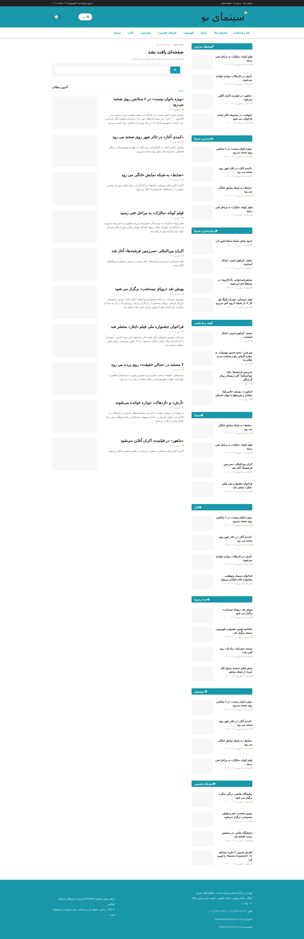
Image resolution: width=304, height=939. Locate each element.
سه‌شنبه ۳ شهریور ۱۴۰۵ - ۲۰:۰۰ (237, 617)
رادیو (204, 32)
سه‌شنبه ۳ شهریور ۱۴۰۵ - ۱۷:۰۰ (237, 103)
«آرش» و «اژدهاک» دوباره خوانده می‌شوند (149, 402)
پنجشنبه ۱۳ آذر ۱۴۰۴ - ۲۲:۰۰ (239, 307)
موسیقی (146, 32)
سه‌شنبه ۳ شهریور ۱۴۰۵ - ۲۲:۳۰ (237, 156)
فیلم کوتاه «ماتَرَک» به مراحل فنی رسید (152, 213)
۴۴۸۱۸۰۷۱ (240, 911)
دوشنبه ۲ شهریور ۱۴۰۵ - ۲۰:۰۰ (238, 821)
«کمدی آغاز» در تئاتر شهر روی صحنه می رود (148, 137)
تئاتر (130, 32)
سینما (117, 32)
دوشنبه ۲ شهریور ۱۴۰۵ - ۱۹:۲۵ (238, 288)
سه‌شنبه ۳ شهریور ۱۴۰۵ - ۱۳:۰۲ (237, 656)
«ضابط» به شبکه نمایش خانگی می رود (152, 175)
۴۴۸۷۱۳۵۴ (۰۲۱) (217, 911)
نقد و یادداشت (241, 32)
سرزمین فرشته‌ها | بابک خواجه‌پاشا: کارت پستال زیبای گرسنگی (236, 376)
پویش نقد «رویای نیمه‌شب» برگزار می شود (149, 289)
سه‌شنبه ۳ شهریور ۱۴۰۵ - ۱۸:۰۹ (237, 84)
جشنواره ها (221, 32)
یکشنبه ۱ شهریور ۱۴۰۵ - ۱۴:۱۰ (238, 864)
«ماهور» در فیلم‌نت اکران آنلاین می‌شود (152, 440)
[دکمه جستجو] (88, 16)
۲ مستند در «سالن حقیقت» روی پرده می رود (147, 364)
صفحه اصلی (226, 3)
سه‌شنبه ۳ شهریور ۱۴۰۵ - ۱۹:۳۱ (237, 491)
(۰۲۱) (231, 911)
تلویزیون (189, 32)
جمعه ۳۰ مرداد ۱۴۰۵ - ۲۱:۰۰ (239, 123)
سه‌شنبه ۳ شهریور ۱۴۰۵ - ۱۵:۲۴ (237, 583)
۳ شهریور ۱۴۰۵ (175, 109)
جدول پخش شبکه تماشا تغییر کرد (234, 240)
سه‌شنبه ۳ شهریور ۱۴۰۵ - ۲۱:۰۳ (237, 64)
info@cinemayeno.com (230, 926)
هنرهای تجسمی (167, 32)
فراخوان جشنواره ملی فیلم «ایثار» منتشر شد (147, 326)
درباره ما (237, 3)
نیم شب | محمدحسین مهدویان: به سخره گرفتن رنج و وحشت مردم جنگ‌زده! (233, 356)
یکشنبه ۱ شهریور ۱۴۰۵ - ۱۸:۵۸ (238, 840)
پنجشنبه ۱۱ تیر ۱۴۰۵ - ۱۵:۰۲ (239, 245)
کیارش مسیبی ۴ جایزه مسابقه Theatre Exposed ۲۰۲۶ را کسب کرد (234, 856)
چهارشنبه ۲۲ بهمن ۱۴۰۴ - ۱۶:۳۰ (238, 268)
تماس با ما (247, 3)
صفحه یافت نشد (163, 44)
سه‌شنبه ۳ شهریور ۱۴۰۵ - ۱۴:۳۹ (237, 637)
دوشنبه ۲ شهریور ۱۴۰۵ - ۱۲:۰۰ (238, 676)
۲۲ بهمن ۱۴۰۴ (245, 341)
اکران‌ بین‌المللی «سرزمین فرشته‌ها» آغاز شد (148, 251)
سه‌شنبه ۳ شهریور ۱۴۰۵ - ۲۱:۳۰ (237, 195)
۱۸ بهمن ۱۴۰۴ (245, 364)
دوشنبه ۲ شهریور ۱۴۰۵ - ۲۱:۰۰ (238, 802)
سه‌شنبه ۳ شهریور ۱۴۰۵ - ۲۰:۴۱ (237, 472)
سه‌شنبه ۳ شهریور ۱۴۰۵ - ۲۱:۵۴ (237, 176)
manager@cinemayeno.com (228, 919)
